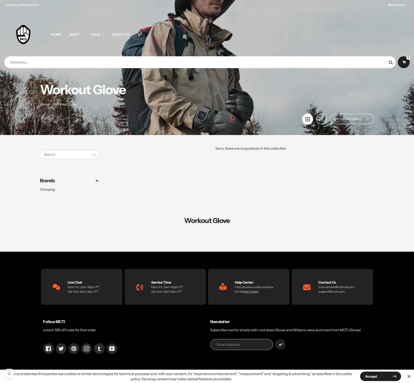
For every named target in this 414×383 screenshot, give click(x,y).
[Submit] (280, 344)
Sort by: (339, 119)
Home (45, 104)
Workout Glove (65, 104)
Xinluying (47, 189)
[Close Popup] (409, 376)
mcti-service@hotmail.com (22, 4)
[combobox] (69, 154)
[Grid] (307, 119)
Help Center (250, 292)
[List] (321, 119)
